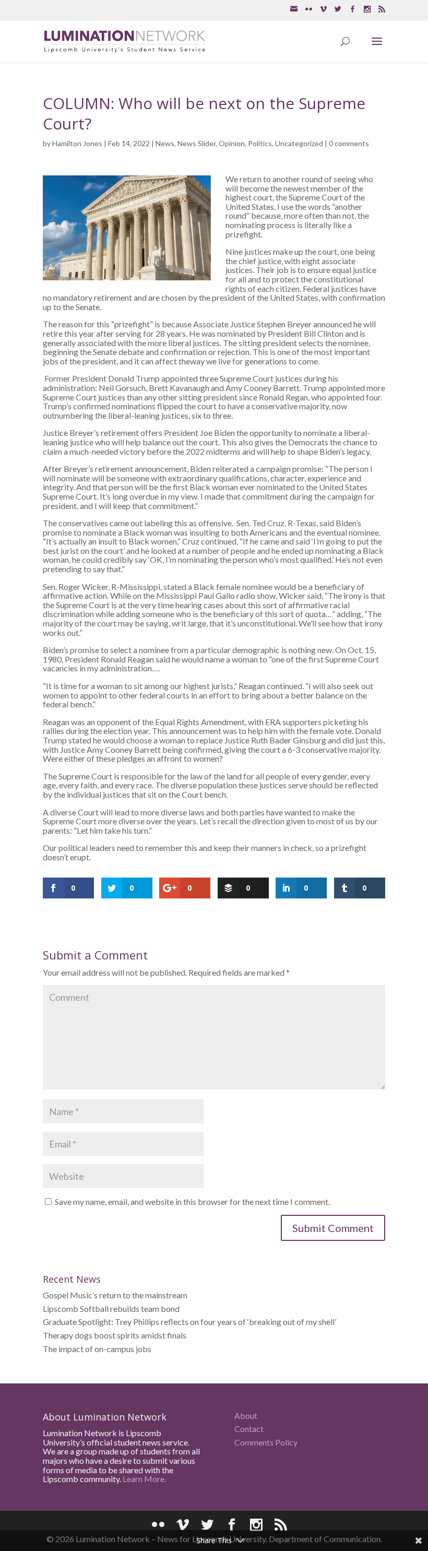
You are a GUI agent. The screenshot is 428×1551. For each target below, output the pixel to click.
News (165, 143)
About (245, 1415)
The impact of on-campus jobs (97, 1349)
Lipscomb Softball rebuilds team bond (111, 1308)
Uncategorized (299, 143)
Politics (260, 143)
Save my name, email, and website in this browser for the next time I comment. (192, 1201)
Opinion (232, 143)
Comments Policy (266, 1442)
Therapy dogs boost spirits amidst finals (114, 1335)
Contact (249, 1429)
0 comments (349, 143)
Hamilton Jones (77, 143)
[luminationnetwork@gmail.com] (294, 9)
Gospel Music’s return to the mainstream (115, 1295)
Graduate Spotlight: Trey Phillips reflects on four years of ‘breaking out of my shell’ (189, 1322)
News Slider (196, 143)
